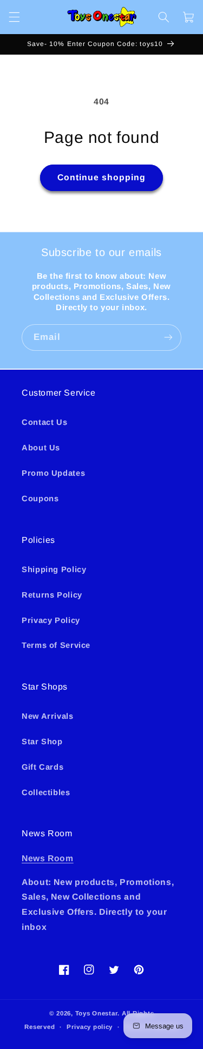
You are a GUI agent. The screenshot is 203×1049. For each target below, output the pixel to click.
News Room (48, 858)
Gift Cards (42, 767)
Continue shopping (101, 177)
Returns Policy (52, 595)
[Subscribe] (168, 337)
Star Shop (42, 741)
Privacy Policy (51, 620)
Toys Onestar (96, 1013)
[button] (14, 16)
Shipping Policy (54, 569)
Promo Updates (53, 473)
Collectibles (46, 792)
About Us (41, 447)
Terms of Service (56, 645)
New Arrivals (48, 716)
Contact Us (44, 422)
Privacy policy (90, 1027)
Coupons (40, 498)
